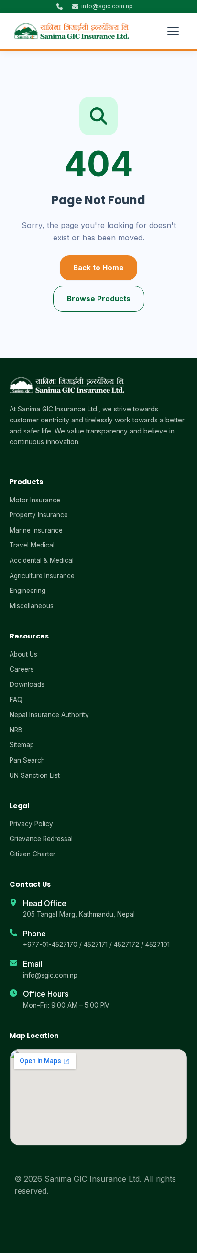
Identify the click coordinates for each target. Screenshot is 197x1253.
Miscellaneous (32, 606)
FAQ (16, 700)
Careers (22, 669)
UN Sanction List (35, 775)
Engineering (27, 590)
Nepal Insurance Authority (49, 714)
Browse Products (99, 298)
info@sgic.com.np (50, 975)
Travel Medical (32, 545)
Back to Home (98, 267)
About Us (23, 654)
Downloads (27, 684)
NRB (16, 730)
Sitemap (22, 745)
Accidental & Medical (42, 560)
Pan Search (27, 760)
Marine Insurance (36, 530)
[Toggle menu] (173, 31)
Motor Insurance (35, 500)
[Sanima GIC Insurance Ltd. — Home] (71, 31)
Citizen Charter (32, 854)
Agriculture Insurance (42, 576)
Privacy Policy (31, 824)
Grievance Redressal (41, 839)
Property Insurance (39, 515)
